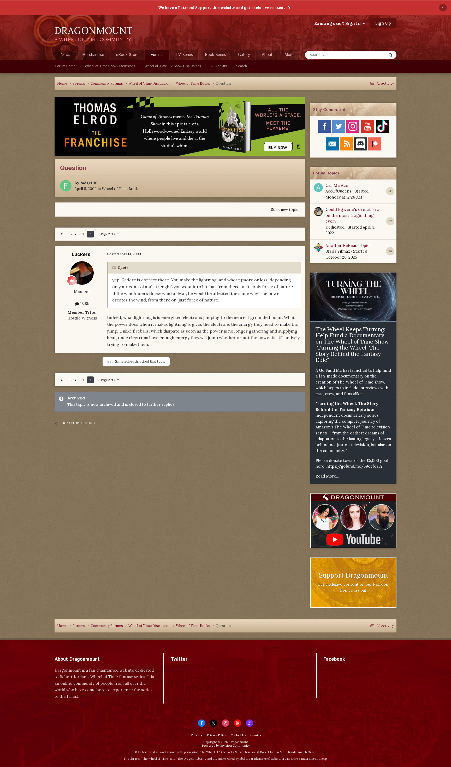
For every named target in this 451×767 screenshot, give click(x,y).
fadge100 (89, 183)
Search (241, 66)
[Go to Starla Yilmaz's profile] (318, 247)
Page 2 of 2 (109, 234)
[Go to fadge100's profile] (66, 185)
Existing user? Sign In (338, 23)
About (267, 54)
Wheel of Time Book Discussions (110, 66)
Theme (196, 735)
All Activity (218, 66)
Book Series (215, 54)
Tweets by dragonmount (194, 668)
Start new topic (284, 209)
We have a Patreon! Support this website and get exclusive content (221, 7)
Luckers (81, 254)
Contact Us (238, 735)
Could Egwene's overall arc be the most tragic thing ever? (352, 215)
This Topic (370, 55)
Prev (72, 234)
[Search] (390, 55)
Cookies (255, 735)
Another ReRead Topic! (348, 245)
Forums (157, 54)
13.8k (84, 303)
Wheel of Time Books (121, 188)
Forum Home (65, 66)
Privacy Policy (216, 735)
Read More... (327, 476)
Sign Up (383, 23)
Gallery (244, 54)
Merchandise (93, 54)
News (65, 54)
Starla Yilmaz (337, 251)
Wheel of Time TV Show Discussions (173, 66)
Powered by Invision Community (226, 745)
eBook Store (127, 54)
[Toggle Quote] (114, 267)
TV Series (184, 54)
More (289, 54)
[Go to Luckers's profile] (82, 273)
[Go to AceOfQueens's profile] (318, 187)
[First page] (61, 234)
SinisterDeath (126, 361)
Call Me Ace (336, 185)
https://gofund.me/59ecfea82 (355, 466)
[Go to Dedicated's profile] (318, 211)
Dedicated (335, 227)
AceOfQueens (338, 191)
